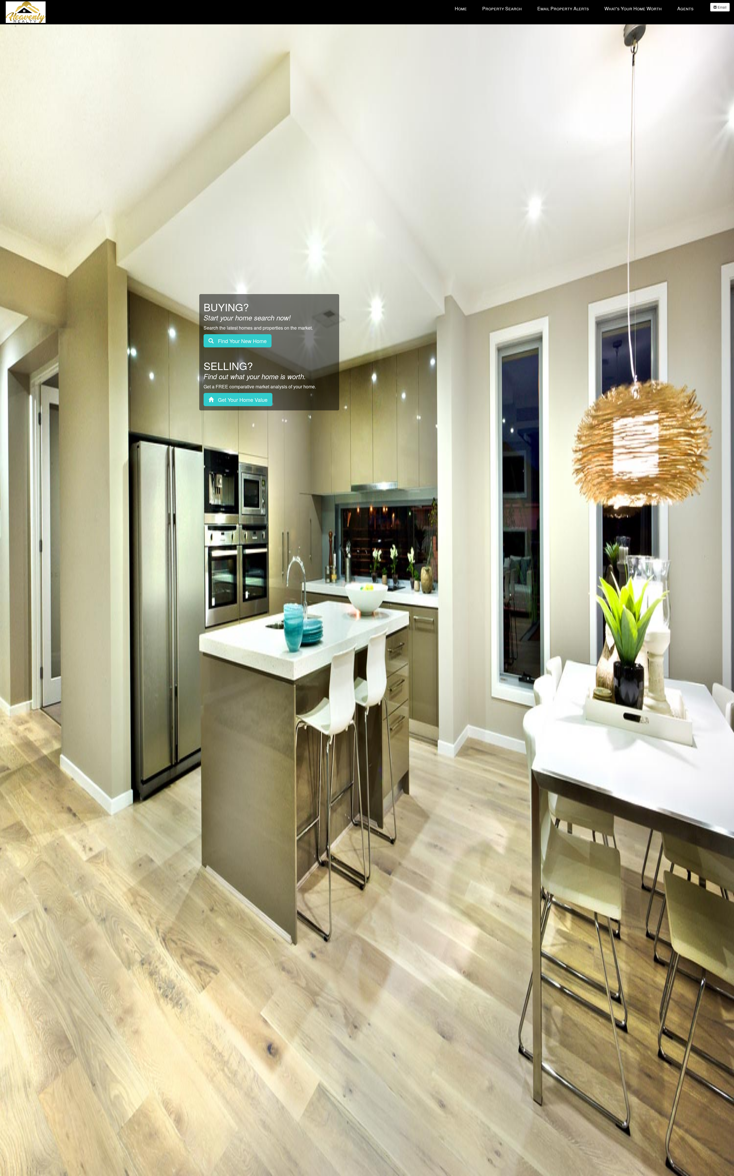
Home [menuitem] (461, 8)
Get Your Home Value (241, 399)
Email (722, 7)
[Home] (25, 11)
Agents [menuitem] (685, 8)
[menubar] (574, 8)
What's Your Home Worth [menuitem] (633, 8)
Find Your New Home (240, 341)
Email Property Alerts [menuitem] (563, 8)
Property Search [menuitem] (502, 8)
